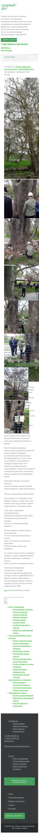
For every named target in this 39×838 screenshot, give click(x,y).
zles (5, 590)
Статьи (11, 805)
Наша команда (19, 724)
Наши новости (18, 729)
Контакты (12, 809)
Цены (10, 794)
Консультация (6, 50)
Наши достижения (20, 726)
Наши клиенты (19, 731)
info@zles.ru (6, 48)
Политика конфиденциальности (17, 746)
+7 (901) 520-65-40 (21, 44)
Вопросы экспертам (16, 801)
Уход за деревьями (20, 759)
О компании (13, 721)
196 (30, 360)
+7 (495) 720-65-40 (7, 44)
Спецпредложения (16, 797)
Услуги (11, 756)
